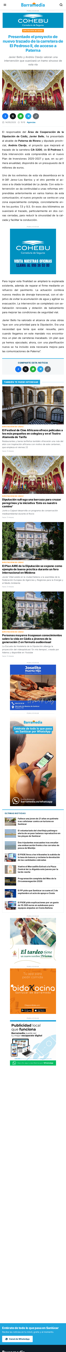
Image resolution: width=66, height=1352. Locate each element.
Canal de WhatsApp (19, 1339)
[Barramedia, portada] (33, 5)
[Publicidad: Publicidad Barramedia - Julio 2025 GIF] (33, 1064)
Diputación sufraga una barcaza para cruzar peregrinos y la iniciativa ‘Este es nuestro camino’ (31, 503)
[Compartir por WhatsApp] (20, 116)
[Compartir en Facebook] (5, 116)
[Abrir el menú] (5, 5)
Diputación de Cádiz (33, 31)
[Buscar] (61, 5)
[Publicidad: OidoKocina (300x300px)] (33, 1013)
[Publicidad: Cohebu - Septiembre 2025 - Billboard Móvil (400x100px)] (33, 27)
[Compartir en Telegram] (28, 116)
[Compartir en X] (13, 116)
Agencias (31, 122)
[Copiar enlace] (36, 116)
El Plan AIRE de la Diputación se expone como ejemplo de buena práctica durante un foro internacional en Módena (32, 569)
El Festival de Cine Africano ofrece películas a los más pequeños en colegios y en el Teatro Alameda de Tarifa (32, 434)
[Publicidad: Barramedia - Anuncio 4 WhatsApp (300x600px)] (33, 805)
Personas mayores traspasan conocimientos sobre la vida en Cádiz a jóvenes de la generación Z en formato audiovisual (32, 639)
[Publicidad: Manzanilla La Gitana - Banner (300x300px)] (33, 962)
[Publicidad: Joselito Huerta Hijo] (33, 709)
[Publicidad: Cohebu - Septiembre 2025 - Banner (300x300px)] (33, 273)
